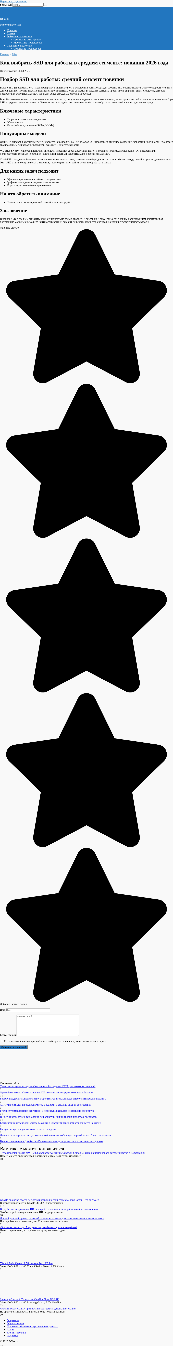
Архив (10, 1329)
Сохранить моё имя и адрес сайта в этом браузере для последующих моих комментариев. (55, 1041)
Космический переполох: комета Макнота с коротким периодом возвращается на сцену (50, 1122)
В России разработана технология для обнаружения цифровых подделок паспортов (48, 1116)
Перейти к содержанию (13, 1)
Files (14, 54)
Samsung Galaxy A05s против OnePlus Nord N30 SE (29, 1299)
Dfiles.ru (4, 18)
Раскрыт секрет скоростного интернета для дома (28, 1129)
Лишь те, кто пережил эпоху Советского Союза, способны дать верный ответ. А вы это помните (56, 1135)
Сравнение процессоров (28, 48)
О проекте (13, 1320)
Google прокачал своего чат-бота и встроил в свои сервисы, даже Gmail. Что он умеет (49, 1199)
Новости (12, 30)
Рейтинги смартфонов (19, 36)
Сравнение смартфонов (27, 39)
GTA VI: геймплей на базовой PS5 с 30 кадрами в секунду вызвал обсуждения (45, 1104)
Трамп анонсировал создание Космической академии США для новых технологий (47, 1086)
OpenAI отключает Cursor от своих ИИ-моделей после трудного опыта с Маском (46, 1092)
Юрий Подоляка (16, 1332)
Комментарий (8, 1035)
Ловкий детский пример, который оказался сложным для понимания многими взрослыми (52, 1218)
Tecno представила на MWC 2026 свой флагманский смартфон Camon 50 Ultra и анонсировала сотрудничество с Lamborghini (72, 1152)
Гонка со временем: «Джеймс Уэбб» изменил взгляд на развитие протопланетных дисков (51, 1141)
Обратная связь (15, 1323)
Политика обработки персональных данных (32, 1326)
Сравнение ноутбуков (19, 45)
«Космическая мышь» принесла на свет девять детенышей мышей (38, 1308)
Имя (2, 1009)
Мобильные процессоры (28, 42)
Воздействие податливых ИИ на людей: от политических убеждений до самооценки (49, 1209)
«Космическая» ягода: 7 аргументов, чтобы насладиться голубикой (38, 1227)
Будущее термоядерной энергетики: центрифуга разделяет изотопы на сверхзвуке (47, 1110)
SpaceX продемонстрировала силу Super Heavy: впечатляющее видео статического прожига (53, 1098)
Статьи (11, 33)
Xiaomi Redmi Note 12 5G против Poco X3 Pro (26, 1263)
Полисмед (12, 1335)
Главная (4, 54)
